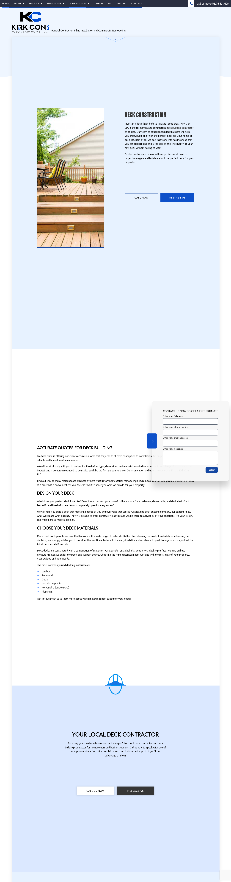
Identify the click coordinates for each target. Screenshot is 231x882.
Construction (77, 3)
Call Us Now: (212, 3)
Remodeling (54, 3)
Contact (136, 3)
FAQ (110, 3)
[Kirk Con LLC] (30, 22)
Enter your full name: (170, 416)
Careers (98, 3)
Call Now (141, 197)
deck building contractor (180, 127)
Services (34, 3)
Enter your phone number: (173, 427)
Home (5, 3)
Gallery (122, 3)
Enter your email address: (173, 437)
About (17, 3)
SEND (209, 469)
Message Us (177, 197)
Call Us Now (95, 790)
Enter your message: (170, 448)
